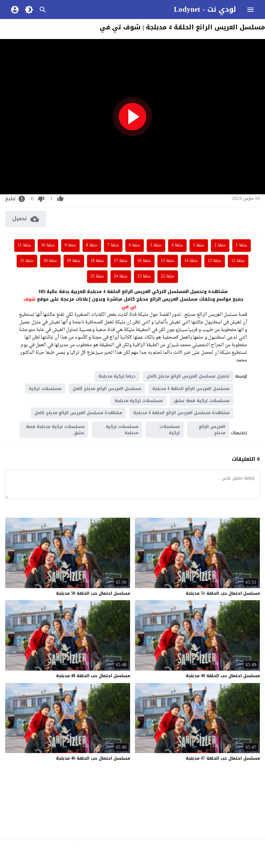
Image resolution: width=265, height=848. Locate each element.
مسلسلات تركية (45, 388)
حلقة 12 (238, 261)
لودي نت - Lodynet (205, 9)
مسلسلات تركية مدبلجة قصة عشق (55, 430)
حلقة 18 (97, 261)
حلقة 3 (199, 245)
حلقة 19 (74, 261)
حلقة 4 (177, 245)
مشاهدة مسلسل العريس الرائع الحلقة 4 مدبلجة (181, 413)
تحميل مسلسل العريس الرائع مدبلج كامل (188, 376)
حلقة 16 (144, 261)
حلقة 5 (156, 245)
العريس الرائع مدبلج (212, 430)
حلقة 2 (220, 245)
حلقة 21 (27, 261)
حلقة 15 (168, 261)
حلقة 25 (97, 276)
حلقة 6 (134, 245)
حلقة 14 (191, 261)
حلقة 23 (144, 276)
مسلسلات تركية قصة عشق (201, 400)
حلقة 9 (70, 245)
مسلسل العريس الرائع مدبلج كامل (106, 388)
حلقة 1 (241, 245)
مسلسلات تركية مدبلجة (139, 400)
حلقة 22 (168, 276)
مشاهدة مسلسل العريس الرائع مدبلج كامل (78, 413)
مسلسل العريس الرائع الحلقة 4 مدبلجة (190, 388)
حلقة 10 (48, 245)
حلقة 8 (92, 245)
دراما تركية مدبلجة (117, 376)
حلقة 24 (121, 276)
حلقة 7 (113, 245)
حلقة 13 (215, 261)
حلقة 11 (24, 245)
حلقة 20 (50, 261)
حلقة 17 (121, 261)
